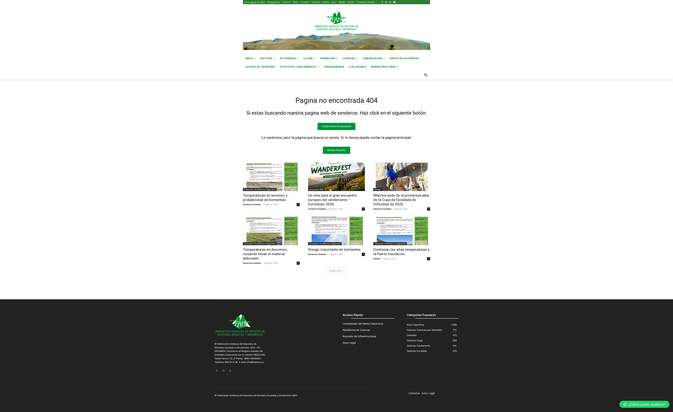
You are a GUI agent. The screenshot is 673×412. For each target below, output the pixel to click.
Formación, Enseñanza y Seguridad (259, 189)
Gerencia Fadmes (252, 204)
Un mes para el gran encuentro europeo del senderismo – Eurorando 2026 (332, 199)
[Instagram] (386, 2)
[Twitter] (390, 2)
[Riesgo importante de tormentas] (336, 231)
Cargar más (335, 270)
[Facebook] (382, 2)
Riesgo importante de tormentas (334, 249)
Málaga (377, 189)
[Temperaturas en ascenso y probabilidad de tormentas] (271, 177)
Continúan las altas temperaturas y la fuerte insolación (401, 251)
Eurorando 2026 (316, 189)
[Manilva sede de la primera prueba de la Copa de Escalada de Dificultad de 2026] (401, 177)
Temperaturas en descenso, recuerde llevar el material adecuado (265, 253)
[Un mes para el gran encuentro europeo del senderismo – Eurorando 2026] (336, 177)
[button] (426, 75)
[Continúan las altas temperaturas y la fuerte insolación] (401, 231)
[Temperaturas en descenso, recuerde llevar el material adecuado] (271, 231)
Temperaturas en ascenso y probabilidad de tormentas (265, 197)
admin (376, 258)
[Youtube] (394, 2)
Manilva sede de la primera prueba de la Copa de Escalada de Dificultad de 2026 (401, 199)
